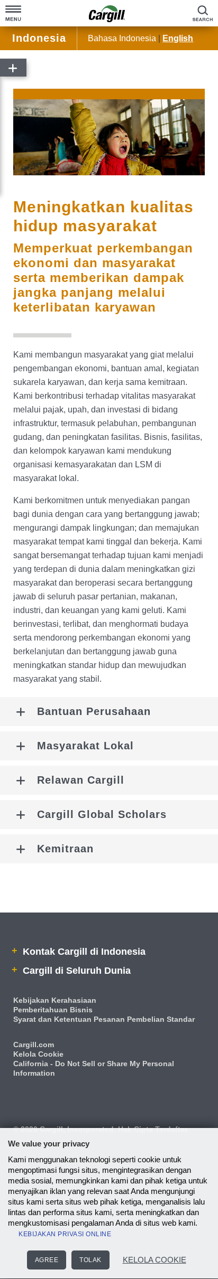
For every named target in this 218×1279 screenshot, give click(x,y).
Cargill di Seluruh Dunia (75, 970)
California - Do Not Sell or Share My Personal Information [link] (93, 1068)
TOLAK (90, 1260)
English (177, 38)
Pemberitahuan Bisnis (53, 1009)
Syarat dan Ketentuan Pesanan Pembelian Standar (104, 1019)
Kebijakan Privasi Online (65, 1234)
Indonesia (39, 38)
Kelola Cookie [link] (38, 1054)
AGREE (47, 1260)
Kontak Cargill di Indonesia (83, 951)
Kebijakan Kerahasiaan (54, 1000)
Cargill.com (33, 1044)
